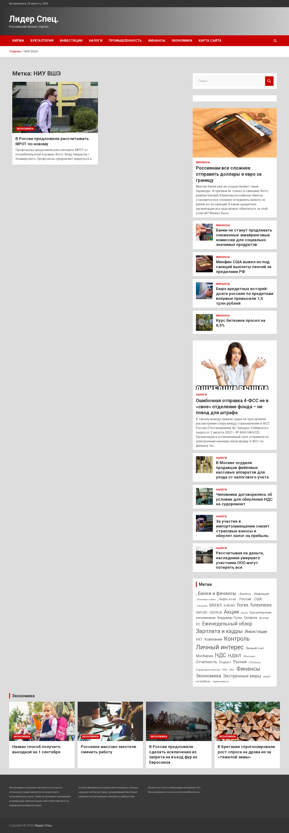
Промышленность (125, 40)
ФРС (232, 669)
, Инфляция (261, 594)
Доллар (264, 617)
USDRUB (215, 612)
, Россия (244, 599)
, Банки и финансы (216, 593)
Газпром (250, 618)
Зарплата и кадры (219, 631)
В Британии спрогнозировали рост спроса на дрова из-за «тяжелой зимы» (246, 751)
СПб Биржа (255, 662)
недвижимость (220, 681)
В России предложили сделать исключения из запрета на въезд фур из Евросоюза (173, 754)
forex (242, 605)
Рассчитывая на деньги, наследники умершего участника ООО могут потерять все (240, 560)
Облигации (249, 656)
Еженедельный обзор (227, 624)
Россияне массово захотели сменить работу (108, 749)
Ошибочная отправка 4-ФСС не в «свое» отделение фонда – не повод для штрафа (232, 406)
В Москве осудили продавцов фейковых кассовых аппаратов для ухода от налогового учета (242, 470)
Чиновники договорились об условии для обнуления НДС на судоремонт (244, 499)
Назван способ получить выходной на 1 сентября (36, 749)
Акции (231, 612)
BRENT (215, 605)
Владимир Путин (229, 618)
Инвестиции (71, 40)
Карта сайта (210, 40)
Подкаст (225, 662)
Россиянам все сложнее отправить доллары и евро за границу (228, 174)
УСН (224, 669)
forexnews (261, 605)
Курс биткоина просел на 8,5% (240, 323)
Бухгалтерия (42, 40)
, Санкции (201, 605)
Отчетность (206, 661)
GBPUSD (201, 612)
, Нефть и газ (226, 599)
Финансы (156, 40)
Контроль (237, 638)
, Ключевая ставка (206, 599)
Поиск (269, 81)
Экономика (182, 40)
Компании (213, 639)
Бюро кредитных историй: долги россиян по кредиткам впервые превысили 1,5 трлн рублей (244, 296)
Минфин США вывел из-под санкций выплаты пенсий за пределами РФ (243, 266)
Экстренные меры (242, 675)
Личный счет (255, 648)
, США (257, 599)
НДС (220, 655)
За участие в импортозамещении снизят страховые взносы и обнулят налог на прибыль (243, 528)
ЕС (198, 624)
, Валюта (244, 594)
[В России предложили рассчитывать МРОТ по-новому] (55, 107)
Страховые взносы (208, 669)
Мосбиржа (204, 656)
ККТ (199, 639)
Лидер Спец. (34, 19)
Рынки (240, 661)
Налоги (95, 40)
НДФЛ (234, 655)
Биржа (18, 40)
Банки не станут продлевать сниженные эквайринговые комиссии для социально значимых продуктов (244, 237)
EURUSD (229, 605)
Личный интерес (220, 647)
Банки (244, 612)
